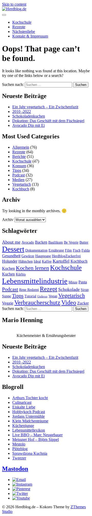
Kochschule (21, 22)
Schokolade (69, 289)
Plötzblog (20, 449)
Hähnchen (25, 261)
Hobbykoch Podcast (28, 412)
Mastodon (15, 468)
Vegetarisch (21, 184)
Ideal (37, 261)
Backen (41, 242)
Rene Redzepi (29, 290)
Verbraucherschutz (37, 302)
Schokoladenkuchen (28, 116)
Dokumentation (36, 250)
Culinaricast (21, 402)
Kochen (8, 268)
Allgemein (20, 147)
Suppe (6, 296)
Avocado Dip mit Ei (28, 125)
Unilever (42, 296)
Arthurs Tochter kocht (30, 398)
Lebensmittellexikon (28, 430)
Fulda (86, 250)
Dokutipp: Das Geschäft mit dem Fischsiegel (48, 121)
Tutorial (30, 296)
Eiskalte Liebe (23, 407)
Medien (18, 179)
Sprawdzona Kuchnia (29, 453)
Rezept (48, 288)
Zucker (83, 303)
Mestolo (18, 444)
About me (11, 242)
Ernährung (56, 250)
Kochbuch (20, 189)
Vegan (53, 296)
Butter (83, 242)
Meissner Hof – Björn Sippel (35, 439)
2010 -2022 (21, 111)
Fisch (76, 250)
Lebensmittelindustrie (34, 281)
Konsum (19, 166)
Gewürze (27, 256)
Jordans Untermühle (28, 416)
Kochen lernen (32, 268)
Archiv (7, 219)
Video (68, 302)
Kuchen (8, 274)
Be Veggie (71, 242)
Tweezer (19, 458)
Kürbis (21, 274)
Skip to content (14, 4)
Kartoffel (61, 261)
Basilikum (55, 242)
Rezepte (18, 27)
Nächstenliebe (23, 31)
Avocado (27, 242)
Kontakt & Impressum (30, 36)
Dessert (13, 249)
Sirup (85, 290)
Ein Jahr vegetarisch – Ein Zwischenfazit (45, 107)
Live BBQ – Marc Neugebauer (37, 435)
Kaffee (47, 261)
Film (68, 250)
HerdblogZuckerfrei (66, 256)
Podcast (18, 175)
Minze (72, 282)
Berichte (19, 156)
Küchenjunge (23, 425)
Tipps (16, 170)
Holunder (9, 261)
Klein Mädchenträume (30, 421)
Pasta (82, 282)
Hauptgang (43, 256)
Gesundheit (11, 255)
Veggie (7, 303)
